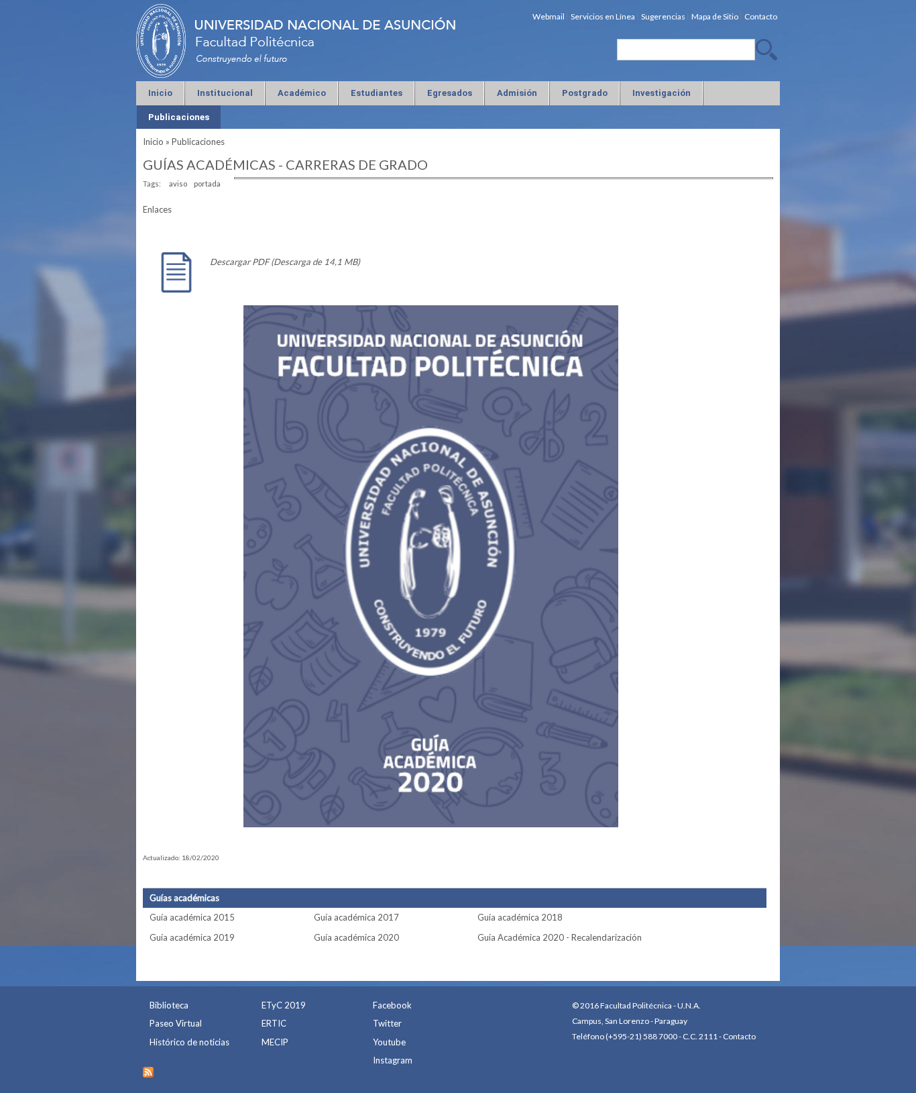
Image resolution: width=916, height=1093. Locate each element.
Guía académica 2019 (192, 937)
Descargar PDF (239, 261)
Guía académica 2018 (520, 917)
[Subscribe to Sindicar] (148, 1069)
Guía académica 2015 (192, 917)
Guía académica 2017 (356, 917)
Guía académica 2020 (356, 937)
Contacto (739, 1036)
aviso (178, 183)
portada (207, 183)
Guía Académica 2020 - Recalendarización (559, 937)
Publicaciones (198, 141)
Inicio (153, 141)
